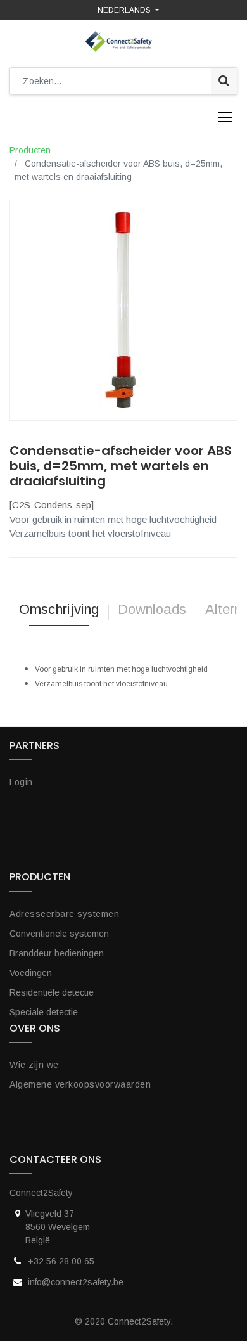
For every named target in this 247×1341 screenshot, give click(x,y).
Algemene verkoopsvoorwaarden (80, 1084)
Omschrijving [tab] (59, 609)
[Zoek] (224, 81)
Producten (30, 150)
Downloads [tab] (152, 609)
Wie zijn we (34, 1065)
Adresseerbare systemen (64, 914)
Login (21, 782)
